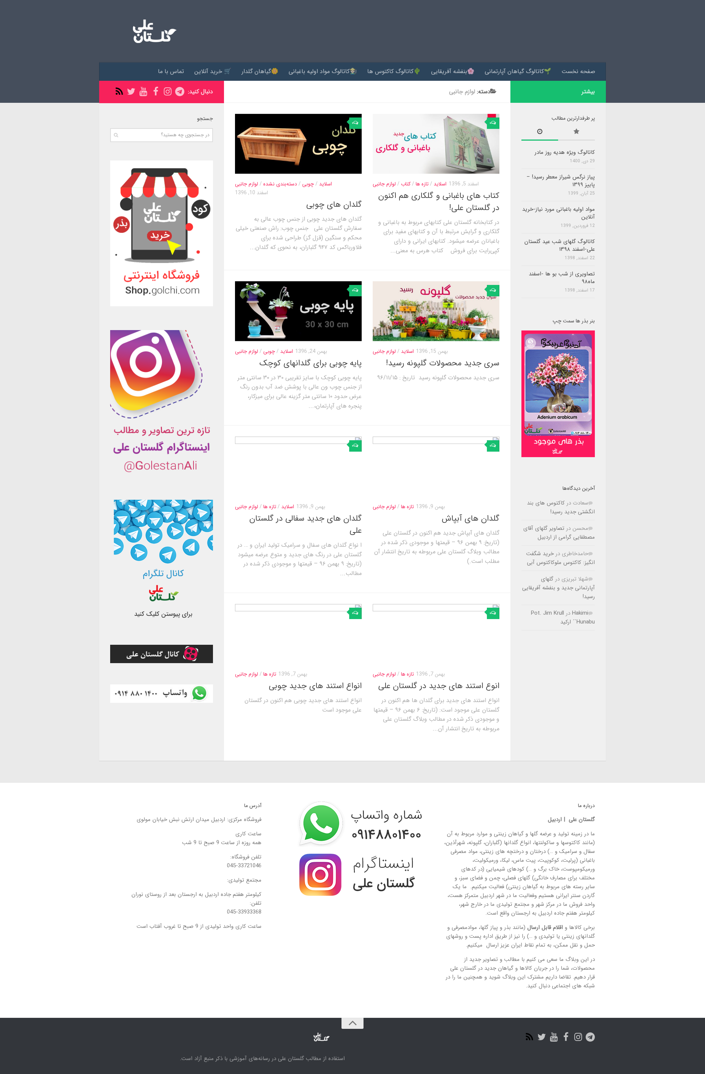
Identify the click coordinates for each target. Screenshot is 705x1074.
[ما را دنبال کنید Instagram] (167, 91)
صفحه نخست (578, 71)
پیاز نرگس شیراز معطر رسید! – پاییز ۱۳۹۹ (561, 181)
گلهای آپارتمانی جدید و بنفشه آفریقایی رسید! (558, 588)
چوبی (308, 184)
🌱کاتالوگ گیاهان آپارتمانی (518, 71)
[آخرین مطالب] (539, 133)
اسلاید (325, 184)
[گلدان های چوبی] (298, 144)
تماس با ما (171, 71)
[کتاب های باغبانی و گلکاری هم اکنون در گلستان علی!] (436, 144)
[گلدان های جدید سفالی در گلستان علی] (298, 466)
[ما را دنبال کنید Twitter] (131, 91)
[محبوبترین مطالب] (576, 133)
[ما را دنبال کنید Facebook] (155, 91)
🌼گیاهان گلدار (260, 71)
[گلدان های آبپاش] (436, 466)
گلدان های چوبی (334, 204)
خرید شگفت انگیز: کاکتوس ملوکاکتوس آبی (560, 558)
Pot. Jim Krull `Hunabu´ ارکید (563, 617)
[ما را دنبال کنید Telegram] (179, 91)
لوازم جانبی (246, 184)
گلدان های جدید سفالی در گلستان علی (305, 524)
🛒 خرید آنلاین (212, 71)
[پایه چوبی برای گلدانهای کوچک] (298, 311)
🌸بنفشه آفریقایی (452, 71)
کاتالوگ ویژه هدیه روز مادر (565, 152)
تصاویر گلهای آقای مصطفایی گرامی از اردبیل (559, 533)
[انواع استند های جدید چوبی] (298, 634)
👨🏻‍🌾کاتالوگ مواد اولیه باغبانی (323, 71)
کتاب (406, 184)
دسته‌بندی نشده (280, 184)
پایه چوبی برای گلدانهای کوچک (311, 363)
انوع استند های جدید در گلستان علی (438, 686)
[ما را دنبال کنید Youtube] (143, 91)
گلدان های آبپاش (470, 518)
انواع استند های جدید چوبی (315, 686)
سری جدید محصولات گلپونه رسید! (442, 363)
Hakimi (580, 613)
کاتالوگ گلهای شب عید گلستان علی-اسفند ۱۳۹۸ (559, 245)
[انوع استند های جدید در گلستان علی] (436, 634)
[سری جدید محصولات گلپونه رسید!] (436, 311)
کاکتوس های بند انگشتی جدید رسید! (561, 507)
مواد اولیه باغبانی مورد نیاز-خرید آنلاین (558, 213)
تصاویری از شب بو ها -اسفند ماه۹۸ (562, 278)
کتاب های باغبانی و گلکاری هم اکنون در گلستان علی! (438, 201)
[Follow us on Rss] (119, 91)
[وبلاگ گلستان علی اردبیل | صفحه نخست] (152, 31)
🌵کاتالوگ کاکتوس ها (394, 71)
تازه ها (422, 184)
